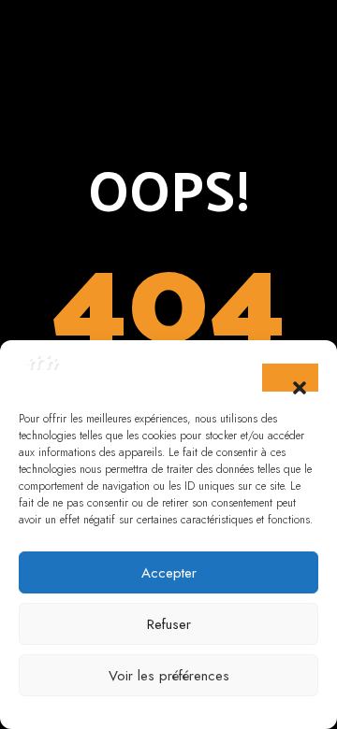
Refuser (169, 624)
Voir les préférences (169, 675)
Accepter (169, 573)
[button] (290, 378)
